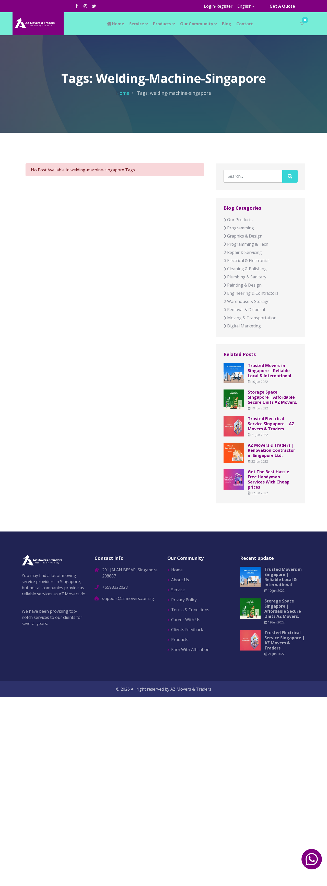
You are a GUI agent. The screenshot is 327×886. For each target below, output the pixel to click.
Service (136, 24)
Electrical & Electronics (248, 260)
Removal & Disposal (246, 309)
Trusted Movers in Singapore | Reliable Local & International (269, 371)
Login (209, 6)
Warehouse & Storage (248, 301)
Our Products (240, 219)
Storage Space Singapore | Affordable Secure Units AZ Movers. (272, 397)
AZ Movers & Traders (190, 689)
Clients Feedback (187, 629)
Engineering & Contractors (252, 293)
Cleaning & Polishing (247, 268)
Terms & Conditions (190, 609)
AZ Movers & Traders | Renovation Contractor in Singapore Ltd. (271, 450)
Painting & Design (244, 285)
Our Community (196, 24)
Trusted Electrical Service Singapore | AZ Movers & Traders (271, 424)
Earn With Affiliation (190, 649)
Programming (240, 228)
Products (162, 24)
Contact (244, 24)
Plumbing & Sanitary (246, 277)
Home (118, 24)
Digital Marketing (244, 326)
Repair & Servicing (244, 252)
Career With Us (185, 619)
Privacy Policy (184, 600)
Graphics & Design (244, 236)
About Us (180, 580)
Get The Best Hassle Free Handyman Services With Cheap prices (268, 479)
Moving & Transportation (251, 318)
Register (224, 6)
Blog (226, 24)
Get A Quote (282, 6)
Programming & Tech (247, 244)
